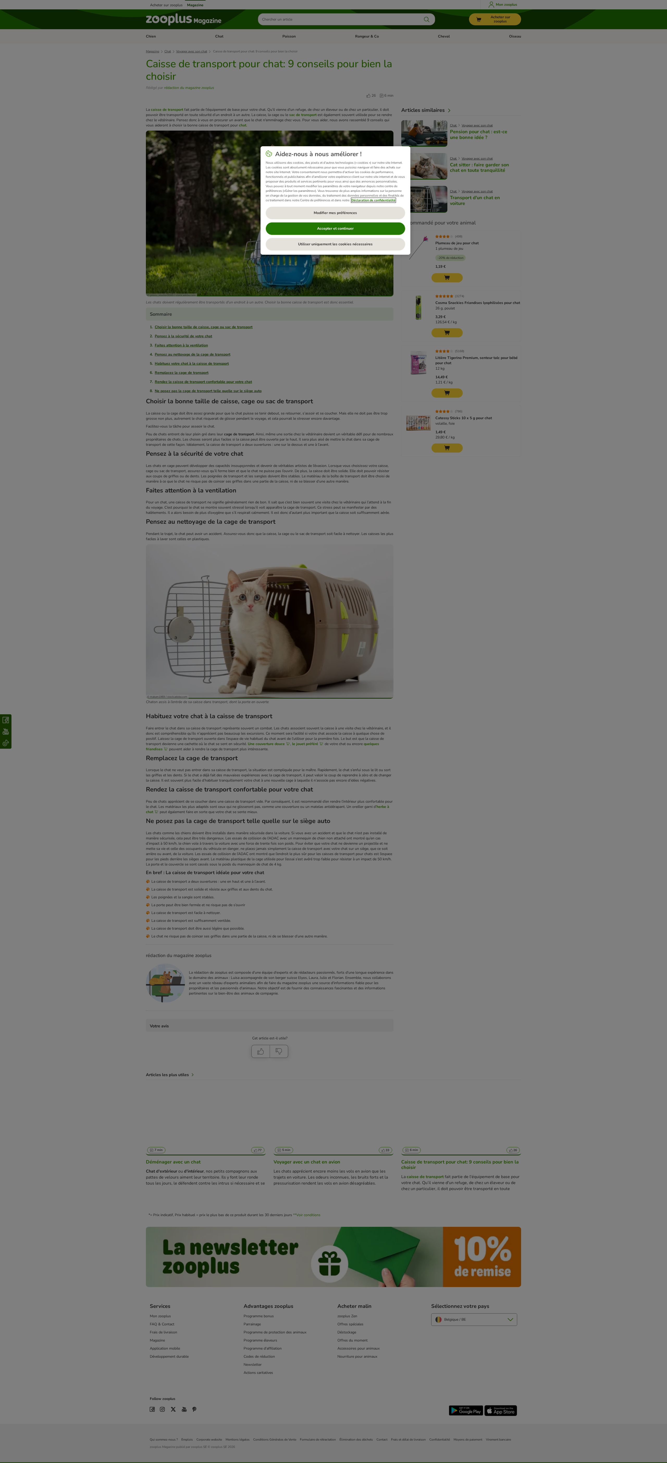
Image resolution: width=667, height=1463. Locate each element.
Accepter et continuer (335, 228)
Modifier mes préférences (335, 212)
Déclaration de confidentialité (373, 200)
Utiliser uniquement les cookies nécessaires (335, 244)
